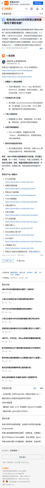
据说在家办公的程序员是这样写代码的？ (17, 398)
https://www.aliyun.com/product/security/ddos (23, 241)
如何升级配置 (7, 402)
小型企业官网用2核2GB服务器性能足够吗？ (18, 299)
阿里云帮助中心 (35, 252)
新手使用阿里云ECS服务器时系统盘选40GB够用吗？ (22, 348)
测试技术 (30, 272)
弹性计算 (22, 272)
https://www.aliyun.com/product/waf (19, 235)
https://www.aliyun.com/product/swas (17, 77)
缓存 (35, 272)
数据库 (17, 275)
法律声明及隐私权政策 (9, 471)
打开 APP (38, 3)
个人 (41, 13)
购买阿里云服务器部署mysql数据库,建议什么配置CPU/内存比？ (22, 357)
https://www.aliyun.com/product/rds (19, 248)
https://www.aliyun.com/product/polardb (21, 202)
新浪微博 (13, 450)
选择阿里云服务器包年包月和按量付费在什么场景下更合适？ (22, 328)
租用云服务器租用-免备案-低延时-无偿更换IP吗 (19, 377)
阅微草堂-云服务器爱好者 (16, 61)
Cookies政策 (22, 471)
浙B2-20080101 (25, 476)
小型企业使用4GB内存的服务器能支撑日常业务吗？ (21, 318)
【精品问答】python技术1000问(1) (15, 411)
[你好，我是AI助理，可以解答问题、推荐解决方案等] (31, 8)
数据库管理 (14, 272)
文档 (3, 462)
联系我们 (22, 457)
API (40, 272)
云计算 (21, 278)
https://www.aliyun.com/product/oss (19, 208)
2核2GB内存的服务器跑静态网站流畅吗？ (17, 309)
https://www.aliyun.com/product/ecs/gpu (21, 222)
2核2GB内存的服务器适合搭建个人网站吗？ (18, 289)
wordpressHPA (7, 428)
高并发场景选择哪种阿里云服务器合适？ (17, 367)
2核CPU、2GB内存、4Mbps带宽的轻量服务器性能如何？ (22, 338)
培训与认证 (25, 462)
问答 (26, 278)
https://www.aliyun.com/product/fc (19, 228)
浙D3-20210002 (24, 479)
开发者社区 (14, 278)
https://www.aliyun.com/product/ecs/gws (21, 215)
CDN (12, 275)
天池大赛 (17, 462)
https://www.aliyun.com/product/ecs (19, 182)
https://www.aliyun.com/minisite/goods (17, 70)
